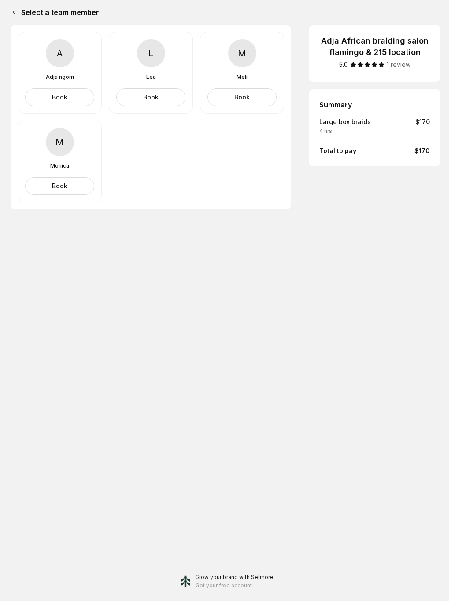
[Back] (12, 12)
